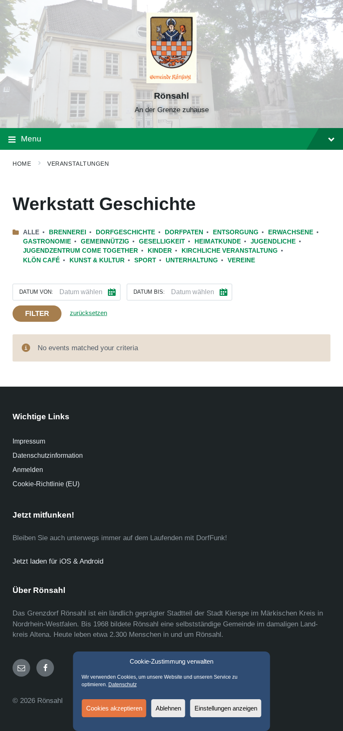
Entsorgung (236, 232)
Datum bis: (149, 292)
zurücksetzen (88, 313)
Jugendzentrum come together (80, 250)
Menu (31, 138)
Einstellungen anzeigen (226, 708)
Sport (145, 260)
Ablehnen (168, 708)
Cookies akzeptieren (114, 708)
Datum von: (36, 292)
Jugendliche (273, 241)
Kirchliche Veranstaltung (230, 250)
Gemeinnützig (105, 241)
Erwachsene (290, 232)
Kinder (160, 250)
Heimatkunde (218, 241)
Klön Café (41, 260)
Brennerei (67, 232)
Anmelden (28, 469)
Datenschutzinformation (48, 455)
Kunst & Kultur (97, 260)
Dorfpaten (184, 232)
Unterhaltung (192, 260)
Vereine (241, 260)
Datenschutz (122, 684)
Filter (37, 314)
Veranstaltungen (78, 163)
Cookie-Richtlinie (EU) (46, 483)
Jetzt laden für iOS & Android (58, 561)
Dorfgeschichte (125, 232)
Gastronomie (47, 241)
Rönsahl (171, 96)
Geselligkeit (162, 241)
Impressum (29, 441)
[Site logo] (171, 81)
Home (22, 163)
